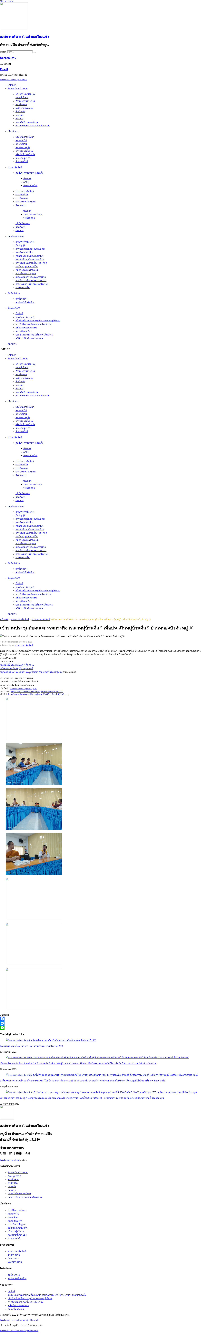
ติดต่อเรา (12, 344)
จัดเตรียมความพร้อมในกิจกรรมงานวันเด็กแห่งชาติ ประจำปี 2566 (31, 1046)
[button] (103, 349)
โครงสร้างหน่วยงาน (18, 88)
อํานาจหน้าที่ (21, 161)
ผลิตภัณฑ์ (20, 227)
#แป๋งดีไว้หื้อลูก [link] (7, 665)
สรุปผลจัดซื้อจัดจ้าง (24, 302)
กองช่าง (19, 118)
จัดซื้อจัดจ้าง (14, 293)
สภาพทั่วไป (21, 140)
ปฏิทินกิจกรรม (22, 223)
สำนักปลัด (20, 111)
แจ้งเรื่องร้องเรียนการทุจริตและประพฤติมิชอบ (37, 320)
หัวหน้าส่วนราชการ (25, 101)
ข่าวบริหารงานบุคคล (25, 201)
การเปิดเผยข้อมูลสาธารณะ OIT (30, 280)
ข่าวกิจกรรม (21, 198)
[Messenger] (81, 1023)
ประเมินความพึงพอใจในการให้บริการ (34, 335)
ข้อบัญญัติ (20, 245)
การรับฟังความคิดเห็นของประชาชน (33, 324)
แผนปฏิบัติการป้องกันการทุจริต (30, 277)
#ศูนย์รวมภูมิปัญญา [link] (28, 672)
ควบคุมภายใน (22, 287)
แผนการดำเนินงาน (24, 242)
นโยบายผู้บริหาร (23, 158)
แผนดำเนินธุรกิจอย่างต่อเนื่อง (29, 259)
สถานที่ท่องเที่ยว (23, 331)
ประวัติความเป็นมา (24, 137)
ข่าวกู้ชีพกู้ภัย (21, 194)
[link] (37, 691)
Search (3, 52)
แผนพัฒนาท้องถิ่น (24, 252)
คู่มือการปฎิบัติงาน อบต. (27, 270)
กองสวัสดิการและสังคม (27, 122)
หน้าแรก (12, 85)
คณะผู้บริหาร (21, 97)
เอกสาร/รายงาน (16, 236)
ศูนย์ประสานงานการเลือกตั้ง (29, 173)
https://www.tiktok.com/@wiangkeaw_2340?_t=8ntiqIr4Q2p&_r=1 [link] (38, 694)
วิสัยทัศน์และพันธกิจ (25, 154)
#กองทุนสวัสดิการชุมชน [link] (50, 672)
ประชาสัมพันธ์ (15, 167)
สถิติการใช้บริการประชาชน (29, 338)
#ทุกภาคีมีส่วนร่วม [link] (9, 672)
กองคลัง (19, 115)
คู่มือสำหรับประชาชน (26, 327)
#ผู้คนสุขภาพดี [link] (26, 668)
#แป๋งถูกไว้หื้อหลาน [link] (24, 665)
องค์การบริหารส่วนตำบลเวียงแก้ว (24, 36)
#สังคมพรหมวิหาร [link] (9, 668)
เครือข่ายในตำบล (24, 108)
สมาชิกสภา (21, 104)
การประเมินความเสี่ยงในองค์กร (31, 263)
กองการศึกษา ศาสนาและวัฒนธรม (32, 125)
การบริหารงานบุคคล (25, 273)
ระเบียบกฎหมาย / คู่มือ (26, 266)
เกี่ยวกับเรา (13, 131)
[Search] (34, 52)
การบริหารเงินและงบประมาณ (30, 249)
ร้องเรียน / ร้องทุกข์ (24, 317)
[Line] (81, 1028)
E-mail (4, 69)
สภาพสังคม (21, 144)
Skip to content (6, 1)
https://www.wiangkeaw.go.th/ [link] (23, 688)
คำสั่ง (26, 182)
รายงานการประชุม (32, 214)
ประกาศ (27, 178)
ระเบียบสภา (29, 218)
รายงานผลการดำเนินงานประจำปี (31, 284)
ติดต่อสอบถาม (8, 57)
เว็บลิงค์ (19, 313)
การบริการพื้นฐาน (24, 151)
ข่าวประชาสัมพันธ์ (24, 191)
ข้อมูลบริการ (14, 308)
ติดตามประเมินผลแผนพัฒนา (29, 256)
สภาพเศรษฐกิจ (22, 147)
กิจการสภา (20, 205)
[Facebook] (81, 1019)
